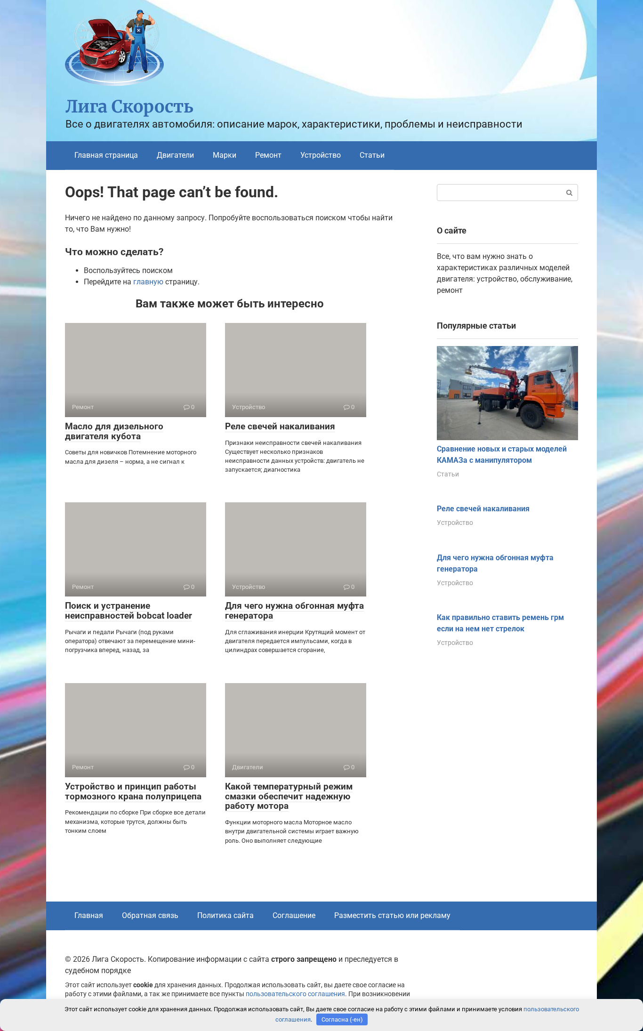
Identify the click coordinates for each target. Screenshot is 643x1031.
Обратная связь (150, 915)
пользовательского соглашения (295, 994)
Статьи (372, 155)
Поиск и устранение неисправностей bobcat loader (128, 610)
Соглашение (294, 915)
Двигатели (175, 155)
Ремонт (268, 155)
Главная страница (106, 155)
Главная (88, 915)
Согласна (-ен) (342, 1019)
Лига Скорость (129, 106)
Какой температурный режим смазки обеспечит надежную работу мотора (289, 796)
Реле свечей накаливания (280, 426)
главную (148, 281)
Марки (224, 155)
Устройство (320, 155)
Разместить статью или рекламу (392, 915)
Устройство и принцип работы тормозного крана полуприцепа (133, 791)
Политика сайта (225, 915)
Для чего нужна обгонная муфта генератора (294, 610)
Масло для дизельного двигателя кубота (114, 431)
